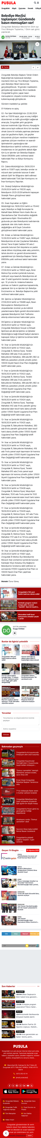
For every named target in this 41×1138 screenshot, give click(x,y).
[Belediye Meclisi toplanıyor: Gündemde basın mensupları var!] (20, 52)
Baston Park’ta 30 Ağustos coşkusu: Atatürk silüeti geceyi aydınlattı (26, 1025)
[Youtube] (28, 1085)
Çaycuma (22, 8)
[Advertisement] (20, 965)
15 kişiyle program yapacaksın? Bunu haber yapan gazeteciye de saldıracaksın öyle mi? (26, 1005)
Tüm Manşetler (10, 1113)
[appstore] (11, 1092)
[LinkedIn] (24, 1085)
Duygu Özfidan (18, 629)
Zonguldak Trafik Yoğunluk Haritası (10, 1108)
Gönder (6, 735)
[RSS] (31, 1085)
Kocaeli (19, 1011)
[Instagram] (20, 1085)
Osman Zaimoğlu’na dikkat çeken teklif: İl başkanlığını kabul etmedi (30, 658)
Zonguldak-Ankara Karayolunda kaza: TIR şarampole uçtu (29, 677)
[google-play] (30, 1092)
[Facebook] (9, 1085)
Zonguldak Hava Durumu (28, 1102)
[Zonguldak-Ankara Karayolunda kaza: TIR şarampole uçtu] (30, 669)
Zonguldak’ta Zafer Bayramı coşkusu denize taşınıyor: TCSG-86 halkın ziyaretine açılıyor (10, 700)
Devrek (30, 8)
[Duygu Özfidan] (6, 630)
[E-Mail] (14, 633)
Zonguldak (5, 8)
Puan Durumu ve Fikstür (28, 1108)
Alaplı (14, 8)
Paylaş (6, 67)
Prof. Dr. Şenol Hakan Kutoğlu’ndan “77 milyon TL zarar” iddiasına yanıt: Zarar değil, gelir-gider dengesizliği (10, 679)
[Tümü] (38, 986)
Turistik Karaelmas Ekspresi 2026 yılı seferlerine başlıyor (28, 699)
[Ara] (35, 3)
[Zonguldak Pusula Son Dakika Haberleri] (8, 2)
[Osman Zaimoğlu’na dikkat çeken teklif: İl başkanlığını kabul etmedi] (30, 650)
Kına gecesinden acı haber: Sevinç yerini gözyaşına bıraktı (27, 1035)
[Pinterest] (17, 1085)
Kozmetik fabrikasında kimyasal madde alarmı (27, 1015)
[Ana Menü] (38, 3)
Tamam (29, 1135)
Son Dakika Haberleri (26, 1115)
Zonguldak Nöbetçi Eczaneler (11, 1102)
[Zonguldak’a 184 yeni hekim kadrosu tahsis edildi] (11, 650)
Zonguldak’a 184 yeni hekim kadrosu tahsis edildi (9, 658)
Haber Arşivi (9, 1120)
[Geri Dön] (6, 1133)
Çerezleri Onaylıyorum (17, 1135)
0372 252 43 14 (21, 1074)
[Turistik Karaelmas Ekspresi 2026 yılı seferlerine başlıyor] (30, 691)
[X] (13, 1085)
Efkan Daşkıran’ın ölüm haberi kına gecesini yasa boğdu (26, 995)
